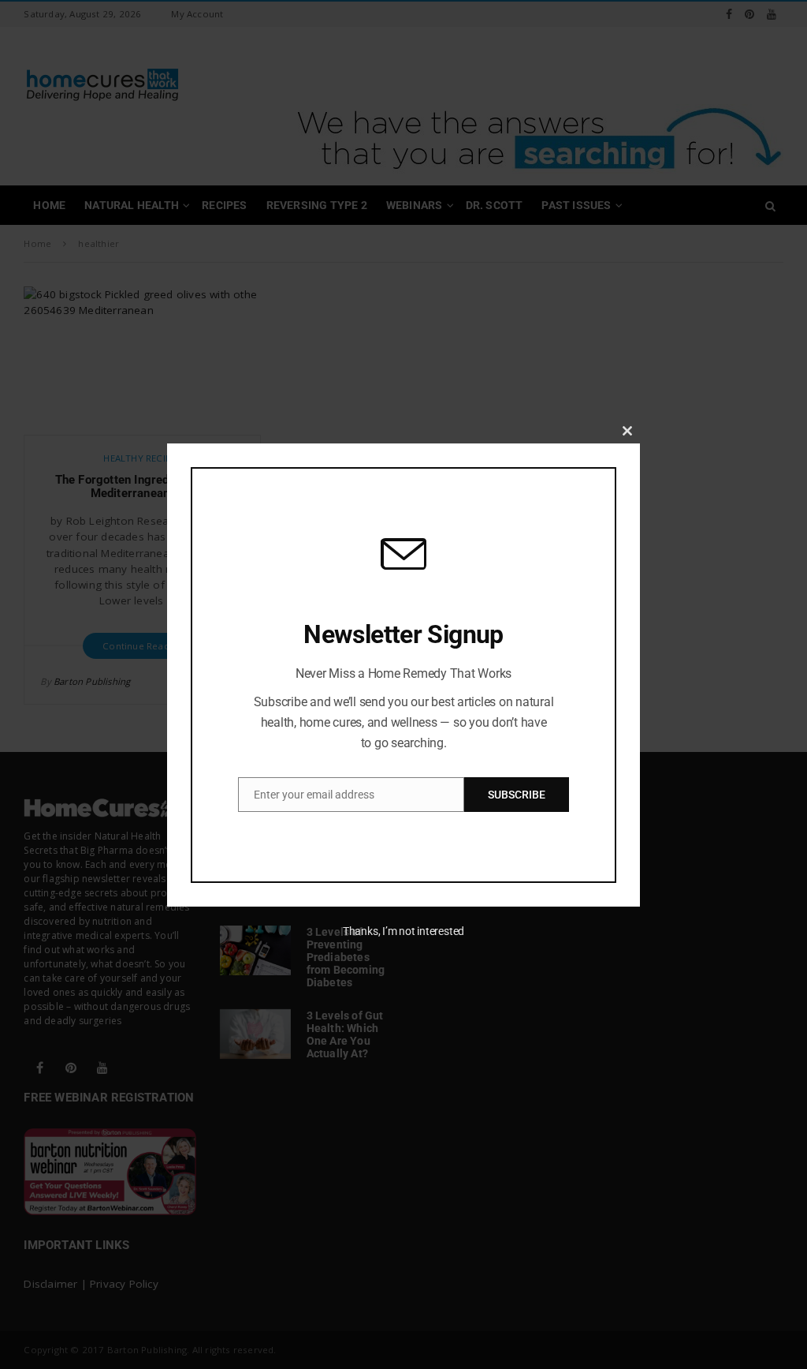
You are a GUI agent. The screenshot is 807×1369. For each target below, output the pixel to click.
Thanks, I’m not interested (403, 931)
